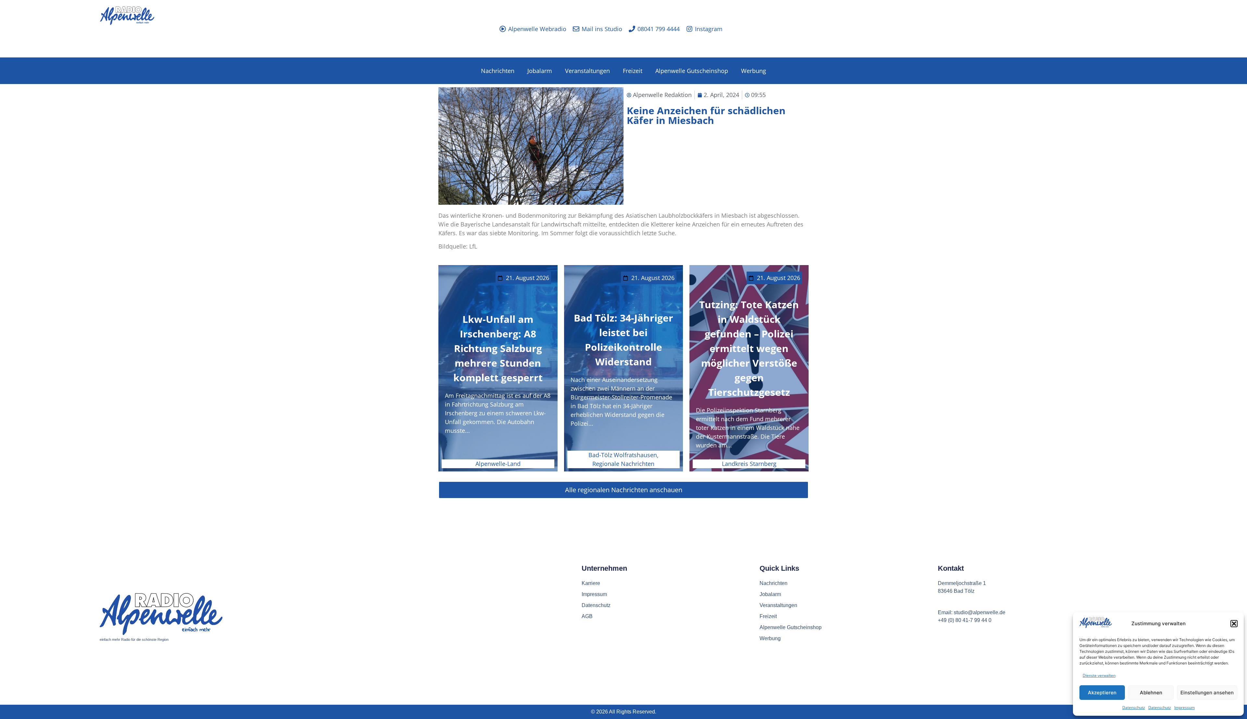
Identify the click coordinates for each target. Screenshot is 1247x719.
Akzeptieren (1102, 692)
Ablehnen (1151, 692)
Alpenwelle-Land (498, 464)
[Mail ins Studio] (576, 29)
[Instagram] (689, 29)
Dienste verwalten (1099, 675)
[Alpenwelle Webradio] (502, 29)
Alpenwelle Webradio (537, 29)
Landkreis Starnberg (749, 464)
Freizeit (632, 71)
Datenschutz (1133, 707)
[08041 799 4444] (632, 29)
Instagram (709, 29)
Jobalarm (539, 71)
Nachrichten (497, 71)
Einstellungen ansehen (1207, 692)
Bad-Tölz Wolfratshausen (622, 455)
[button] (1234, 623)
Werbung (753, 71)
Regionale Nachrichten (623, 464)
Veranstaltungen (587, 71)
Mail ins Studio (602, 29)
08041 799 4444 (658, 29)
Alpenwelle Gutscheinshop (691, 71)
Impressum (1184, 707)
